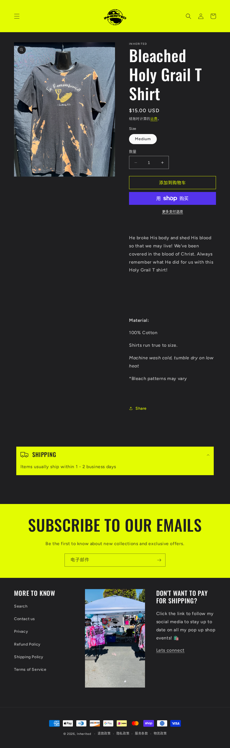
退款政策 (104, 733)
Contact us (24, 618)
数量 (133, 151)
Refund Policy (27, 644)
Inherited (84, 734)
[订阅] (159, 560)
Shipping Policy (28, 657)
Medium (143, 139)
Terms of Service (30, 669)
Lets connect (170, 650)
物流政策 (160, 733)
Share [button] (141, 408)
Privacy (21, 631)
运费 (153, 119)
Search (21, 606)
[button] (17, 16)
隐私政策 (123, 733)
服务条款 (141, 733)
